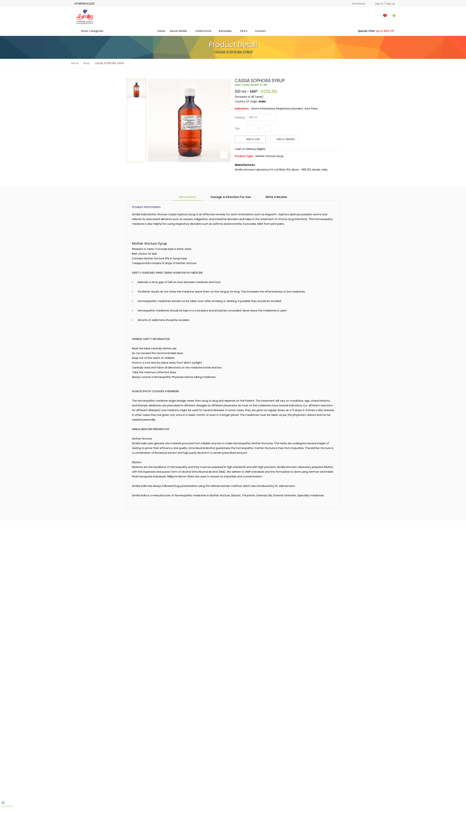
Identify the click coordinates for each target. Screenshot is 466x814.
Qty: (237, 128)
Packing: (240, 117)
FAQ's (244, 31)
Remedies (225, 31)
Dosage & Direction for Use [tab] (231, 197)
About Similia (178, 31)
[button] (366, 16)
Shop (86, 63)
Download (358, 3)
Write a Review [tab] (276, 197)
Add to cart (253, 139)
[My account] (375, 16)
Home (161, 31)
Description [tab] (187, 197)
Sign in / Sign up (385, 3)
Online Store (203, 31)
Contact (260, 31)
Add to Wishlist (286, 139)
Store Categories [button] (92, 31)
